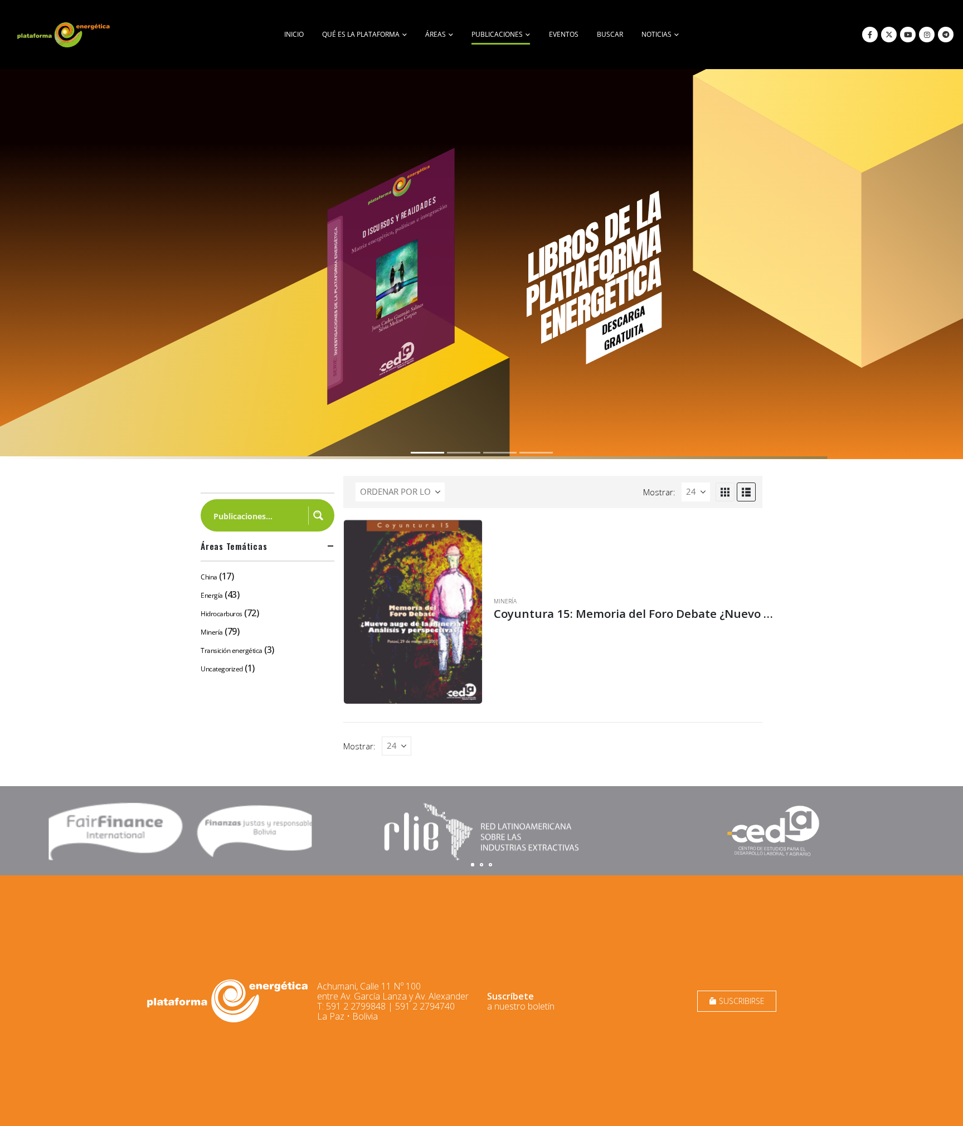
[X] (889, 34)
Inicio (294, 34)
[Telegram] (946, 34)
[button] (725, 491)
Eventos (563, 34)
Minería (505, 601)
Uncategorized (222, 669)
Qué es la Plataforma (361, 34)
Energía (212, 595)
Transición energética (231, 650)
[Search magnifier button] (318, 515)
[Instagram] (927, 34)
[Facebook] (870, 34)
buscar (610, 34)
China (209, 577)
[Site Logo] (64, 34)
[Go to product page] (413, 612)
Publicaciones (497, 34)
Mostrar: (659, 492)
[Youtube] (908, 34)
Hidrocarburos (221, 613)
